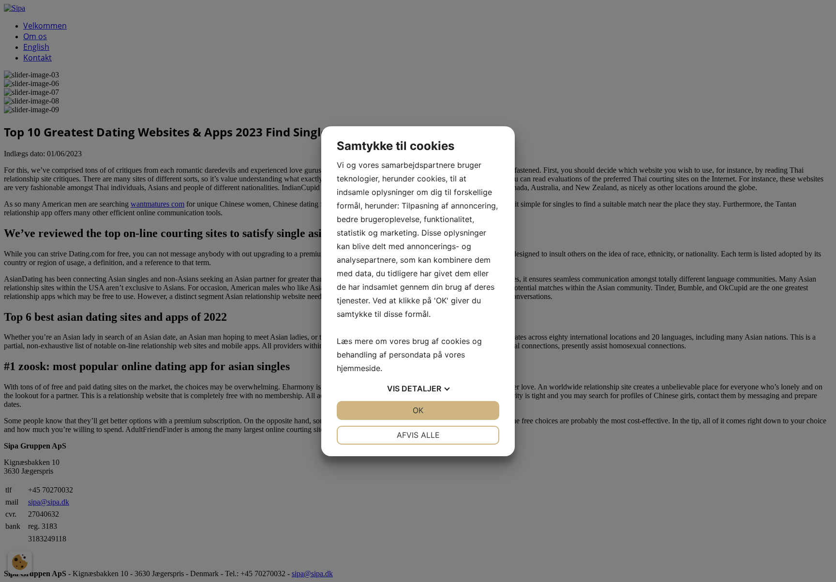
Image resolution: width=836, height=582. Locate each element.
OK (418, 410)
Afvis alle (418, 435)
